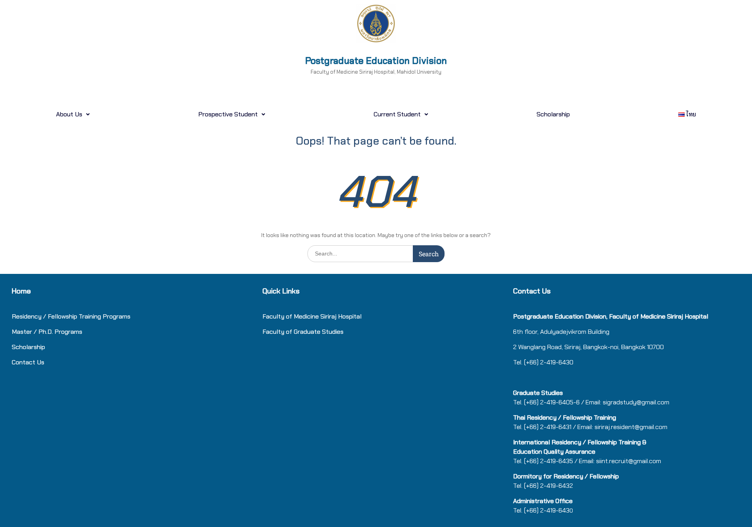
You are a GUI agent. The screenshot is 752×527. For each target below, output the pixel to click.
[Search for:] (376, 253)
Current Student (397, 114)
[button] (72, 114)
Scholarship (553, 114)
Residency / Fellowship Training (56, 316)
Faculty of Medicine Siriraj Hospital (312, 316)
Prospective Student (228, 114)
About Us (69, 114)
